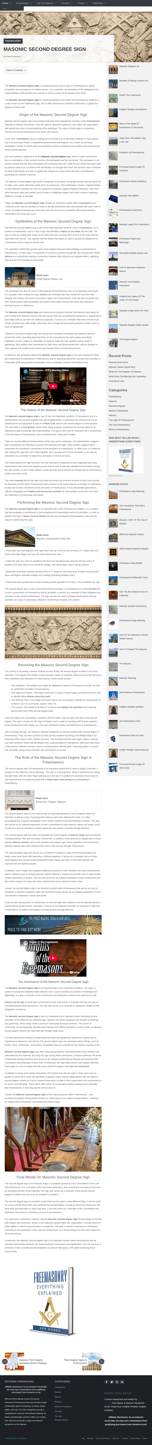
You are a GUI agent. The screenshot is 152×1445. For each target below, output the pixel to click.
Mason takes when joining (59, 779)
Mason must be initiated (35, 516)
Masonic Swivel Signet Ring (122, 367)
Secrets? (65, 3)
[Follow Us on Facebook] (106, 1382)
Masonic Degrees (117, 406)
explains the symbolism (72, 707)
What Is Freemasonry (119, 429)
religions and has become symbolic (44, 491)
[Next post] (101, 1361)
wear (72, 1077)
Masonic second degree (53, 156)
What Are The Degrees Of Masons (125, 372)
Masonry (58, 1402)
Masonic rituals (77, 835)
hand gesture (28, 427)
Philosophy (98, 3)
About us (116, 1438)
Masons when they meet (38, 696)
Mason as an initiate (70, 231)
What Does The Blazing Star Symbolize (127, 376)
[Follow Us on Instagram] (117, 1382)
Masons (8, 256)
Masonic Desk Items (118, 362)
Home (5, 3)
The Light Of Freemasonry (121, 420)
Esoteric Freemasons (13, 56)
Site (83, 1438)
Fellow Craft (49, 423)
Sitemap (90, 1438)
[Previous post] (5, 1361)
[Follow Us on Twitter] (112, 1382)
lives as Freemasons (79, 1066)
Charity (81, 3)
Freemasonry (22, 3)
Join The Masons (45, 3)
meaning (19, 480)
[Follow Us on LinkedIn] (122, 1382)
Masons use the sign (14, 1002)
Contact (125, 1438)
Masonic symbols (20, 842)
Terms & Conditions (103, 1438)
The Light (58, 1416)
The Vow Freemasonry (119, 425)
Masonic (113, 401)
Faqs (4, 9)
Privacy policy (135, 1438)
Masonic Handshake (118, 410)
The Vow (58, 1411)
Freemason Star (116, 381)
